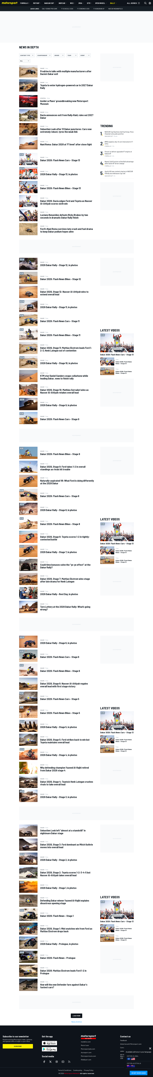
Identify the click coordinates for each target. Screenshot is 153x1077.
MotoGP (36, 3)
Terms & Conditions (64, 1070)
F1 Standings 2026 (83, 9)
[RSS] (69, 1061)
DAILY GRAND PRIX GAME (49, 9)
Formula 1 (24, 3)
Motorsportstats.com (88, 1056)
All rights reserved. (87, 1073)
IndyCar (62, 3)
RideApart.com (86, 1060)
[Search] (145, 3)
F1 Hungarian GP (98, 9)
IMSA (80, 3)
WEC (72, 3)
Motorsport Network (72, 1073)
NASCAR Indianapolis (115, 9)
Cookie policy (77, 1070)
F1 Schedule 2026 (67, 9)
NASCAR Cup (49, 3)
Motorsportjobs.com (88, 1049)
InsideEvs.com (86, 1042)
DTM (88, 3)
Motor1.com (85, 1045)
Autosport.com (86, 1052)
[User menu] (150, 3)
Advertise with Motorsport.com (130, 1044)
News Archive (76, 1022)
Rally (112, 3)
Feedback (123, 1040)
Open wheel (100, 3)
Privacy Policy (88, 1070)
